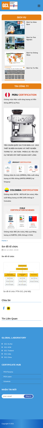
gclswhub (6, 381)
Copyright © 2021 (8, 424)
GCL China (8, 357)
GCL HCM (7, 347)
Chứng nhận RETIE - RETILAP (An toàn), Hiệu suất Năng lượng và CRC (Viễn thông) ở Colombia (21, 197)
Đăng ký (28, 396)
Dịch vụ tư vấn (32, 68)
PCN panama (7, 372)
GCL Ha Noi (8, 344)
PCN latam (7, 377)
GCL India (7, 354)
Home (4, 241)
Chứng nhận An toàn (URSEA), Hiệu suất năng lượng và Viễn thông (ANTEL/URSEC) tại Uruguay (21, 178)
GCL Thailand (9, 350)
